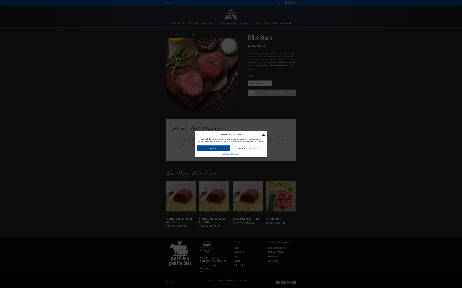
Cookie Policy (226, 154)
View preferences (248, 148)
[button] (263, 134)
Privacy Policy (235, 154)
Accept (214, 148)
